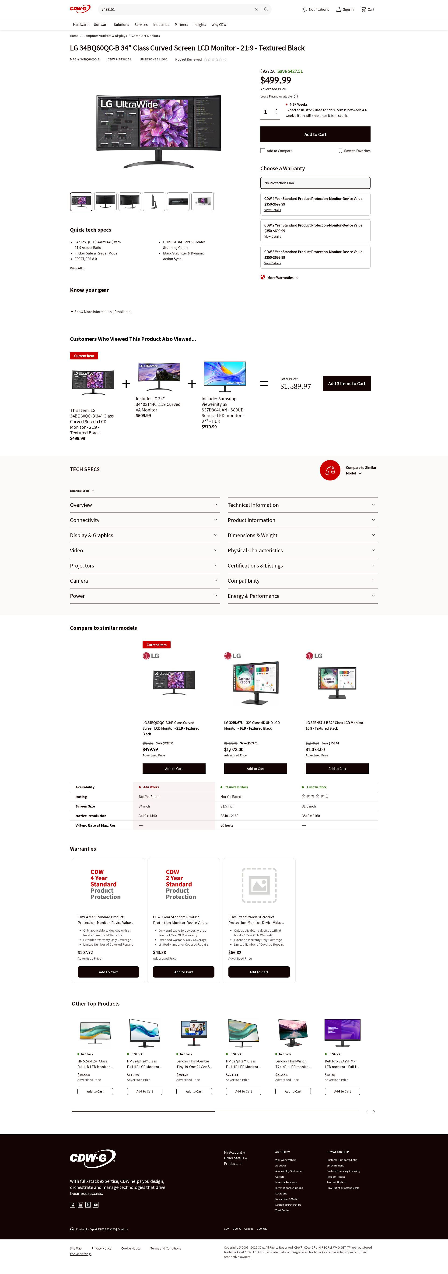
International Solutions (289, 1188)
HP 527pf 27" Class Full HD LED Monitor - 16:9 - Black (243, 1064)
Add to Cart (346, 383)
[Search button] (266, 9)
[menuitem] (304, 9)
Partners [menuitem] (181, 24)
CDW (226, 1228)
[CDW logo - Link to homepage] (80, 9)
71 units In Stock (236, 787)
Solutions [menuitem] (121, 24)
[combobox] (173, 9)
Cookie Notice (130, 1248)
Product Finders (336, 1182)
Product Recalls (336, 1176)
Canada (248, 1228)
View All (76, 268)
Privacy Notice (101, 1248)
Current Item (157, 644)
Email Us (123, 1229)
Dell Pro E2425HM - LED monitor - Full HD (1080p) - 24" (342, 1064)
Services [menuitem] (141, 24)
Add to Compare (279, 150)
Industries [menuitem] (161, 24)
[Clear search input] (256, 9)
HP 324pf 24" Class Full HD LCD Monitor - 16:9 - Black (144, 1064)
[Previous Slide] (367, 1112)
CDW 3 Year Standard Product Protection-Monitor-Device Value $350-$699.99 (255, 920)
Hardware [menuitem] (80, 24)
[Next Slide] (373, 1112)
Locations (281, 1193)
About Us (280, 1165)
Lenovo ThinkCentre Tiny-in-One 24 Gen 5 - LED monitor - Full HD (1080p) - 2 (194, 1064)
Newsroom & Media (286, 1199)
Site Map (76, 1248)
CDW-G (237, 1228)
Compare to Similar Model (361, 470)
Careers (279, 1176)
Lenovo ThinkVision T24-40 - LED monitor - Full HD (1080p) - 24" (292, 1064)
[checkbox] (262, 150)
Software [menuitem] (101, 24)
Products (231, 1163)
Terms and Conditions (165, 1248)
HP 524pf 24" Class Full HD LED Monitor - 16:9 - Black (94, 1064)
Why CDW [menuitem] (219, 24)
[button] (367, 9)
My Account (233, 1152)
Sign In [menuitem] (348, 9)
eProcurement (335, 1165)
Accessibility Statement (289, 1171)
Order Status (234, 1158)
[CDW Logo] (80, 9)
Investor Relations (286, 1182)
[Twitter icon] (88, 1205)
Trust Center (282, 1210)
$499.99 (275, 80)
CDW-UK (262, 1228)
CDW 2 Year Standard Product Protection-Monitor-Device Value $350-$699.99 (179, 920)
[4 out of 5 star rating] (313, 796)
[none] (80, 24)
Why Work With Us (285, 1160)
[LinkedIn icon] (80, 1205)
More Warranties (280, 277)
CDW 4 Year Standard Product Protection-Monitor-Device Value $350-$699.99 (104, 920)
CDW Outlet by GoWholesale (343, 1188)
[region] (224, 920)
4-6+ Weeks (151, 787)
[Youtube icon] (95, 1205)
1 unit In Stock (316, 787)
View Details (272, 210)
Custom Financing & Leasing (343, 1171)
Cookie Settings (80, 1254)
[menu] (316, 9)
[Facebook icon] (72, 1205)
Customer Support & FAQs (342, 1160)
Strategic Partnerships (288, 1204)
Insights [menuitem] (200, 24)
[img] (174, 683)
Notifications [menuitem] (319, 9)
